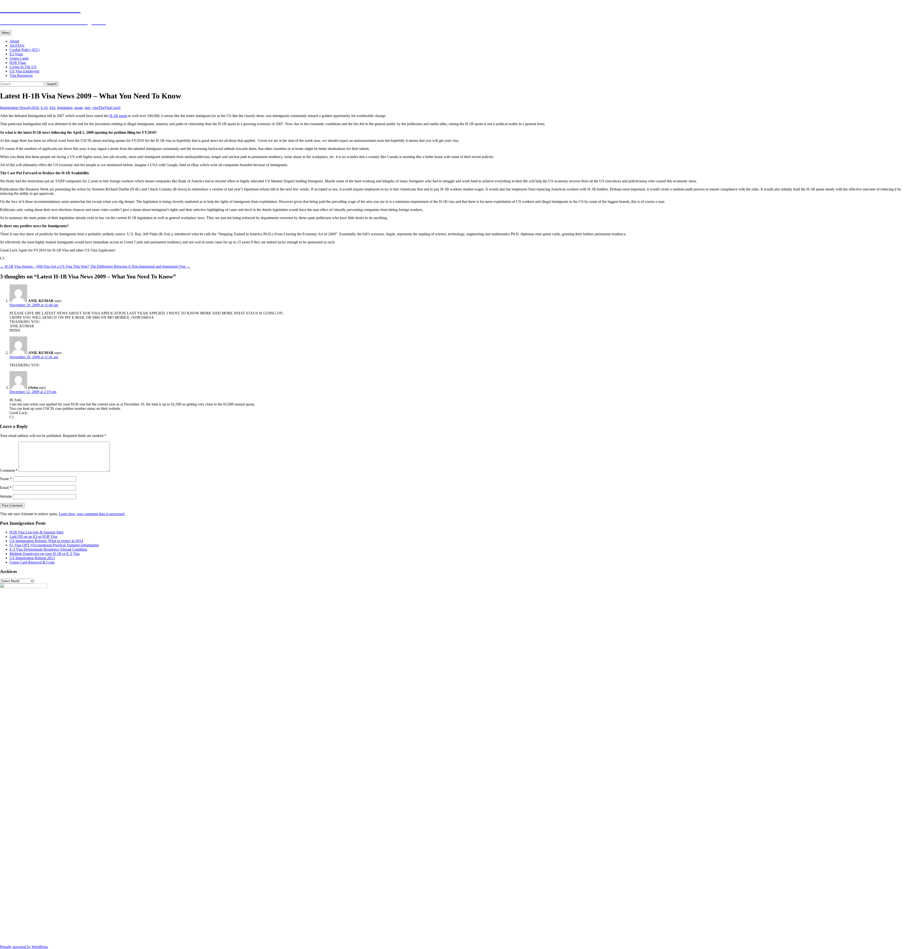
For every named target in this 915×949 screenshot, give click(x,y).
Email (6, 488)
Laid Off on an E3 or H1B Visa (33, 536)
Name (6, 479)
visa (95, 108)
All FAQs (17, 45)
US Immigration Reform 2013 (32, 558)
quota (78, 108)
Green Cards (19, 58)
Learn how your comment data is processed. (92, 514)
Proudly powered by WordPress (24, 947)
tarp (87, 108)
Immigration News (14, 108)
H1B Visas (18, 63)
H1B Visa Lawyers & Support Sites (36, 532)
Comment (9, 470)
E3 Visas (16, 54)
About (14, 41)
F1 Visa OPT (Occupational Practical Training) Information (54, 545)
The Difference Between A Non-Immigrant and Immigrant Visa (140, 266)
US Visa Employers (24, 71)
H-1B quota (118, 116)
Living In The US (23, 67)
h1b (52, 108)
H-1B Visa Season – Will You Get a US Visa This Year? (44, 266)
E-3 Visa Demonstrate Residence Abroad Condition (48, 549)
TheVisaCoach (109, 108)
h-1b (44, 108)
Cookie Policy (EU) (25, 50)
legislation (64, 108)
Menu (6, 33)
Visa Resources (21, 75)
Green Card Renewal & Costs (32, 562)
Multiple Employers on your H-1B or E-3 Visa (45, 554)
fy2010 (33, 108)
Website (6, 496)
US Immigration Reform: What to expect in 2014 (46, 541)
